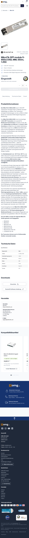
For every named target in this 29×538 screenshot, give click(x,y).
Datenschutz (15, 531)
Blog (7, 531)
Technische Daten (16, 96)
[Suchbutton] (22, 5)
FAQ (2, 460)
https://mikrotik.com (7, 307)
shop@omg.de (8, 445)
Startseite (4, 10)
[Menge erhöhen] (26, 85)
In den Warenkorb (13, 89)
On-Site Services (5, 481)
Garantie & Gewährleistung (7, 458)
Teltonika (3, 493)
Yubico (2, 498)
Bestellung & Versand (6, 454)
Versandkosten (15, 523)
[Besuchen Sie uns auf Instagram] (5, 428)
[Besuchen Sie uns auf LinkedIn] (12, 428)
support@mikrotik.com (8, 319)
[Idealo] (7, 517)
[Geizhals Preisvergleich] (21, 511)
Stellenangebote (5, 474)
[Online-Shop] (26, 5)
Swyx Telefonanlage (5, 479)
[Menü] (26, 516)
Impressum (3, 534)
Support (3, 477)
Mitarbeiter (3, 472)
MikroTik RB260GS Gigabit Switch (11, 354)
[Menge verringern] (19, 85)
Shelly (2, 491)
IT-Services (3, 475)
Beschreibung (6, 96)
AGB (10, 531)
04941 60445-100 (20, 397)
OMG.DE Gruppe (5, 470)
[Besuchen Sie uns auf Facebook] (2, 428)
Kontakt (3, 453)
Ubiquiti (3, 489)
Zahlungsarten (4, 456)
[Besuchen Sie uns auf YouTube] (9, 428)
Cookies (3, 531)
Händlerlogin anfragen (6, 461)
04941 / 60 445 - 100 (10, 447)
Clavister (3, 495)
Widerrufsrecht (22, 531)
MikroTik (12, 10)
